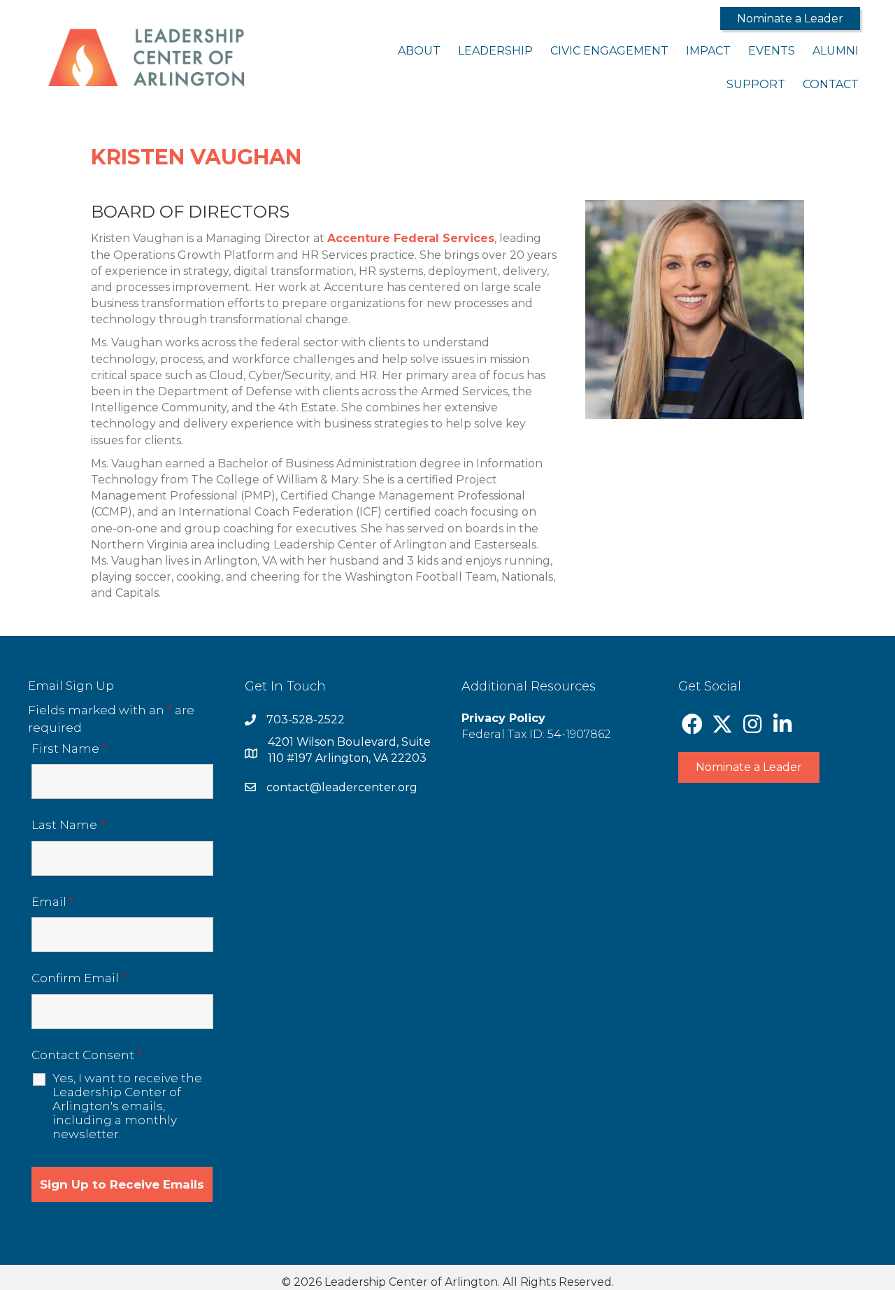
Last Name (68, 825)
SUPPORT (755, 84)
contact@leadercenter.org (341, 787)
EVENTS (771, 50)
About (419, 50)
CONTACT (831, 84)
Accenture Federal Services (410, 238)
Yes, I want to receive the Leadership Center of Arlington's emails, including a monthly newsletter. (127, 1106)
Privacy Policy (503, 718)
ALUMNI (835, 50)
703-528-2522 (305, 719)
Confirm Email (79, 978)
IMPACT (708, 50)
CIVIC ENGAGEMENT (609, 50)
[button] (790, 18)
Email (52, 902)
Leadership (495, 50)
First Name (69, 749)
